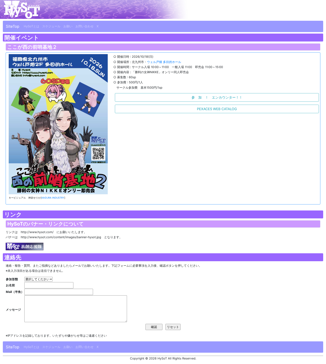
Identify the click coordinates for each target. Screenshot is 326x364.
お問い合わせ (84, 26)
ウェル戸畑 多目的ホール (164, 62)
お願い (67, 26)
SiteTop (12, 26)
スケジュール (51, 26)
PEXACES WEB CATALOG (217, 109)
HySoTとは (31, 26)
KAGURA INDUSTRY (53, 197)
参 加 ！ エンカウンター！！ (216, 97)
